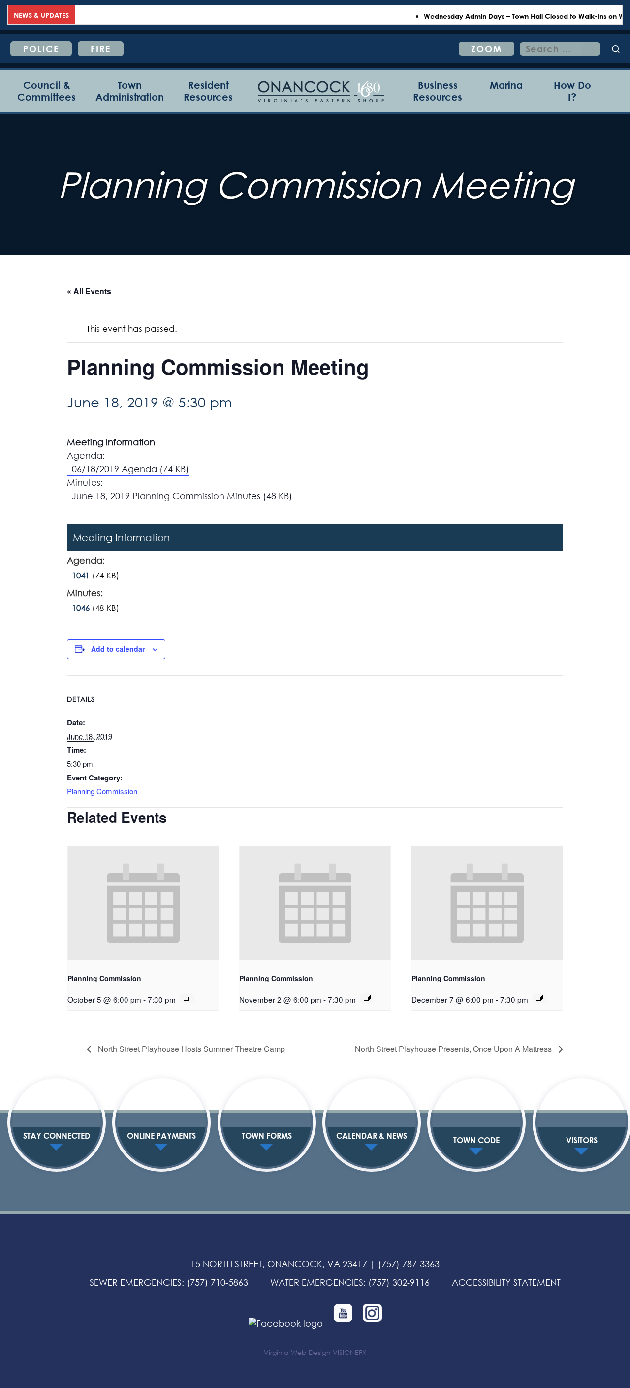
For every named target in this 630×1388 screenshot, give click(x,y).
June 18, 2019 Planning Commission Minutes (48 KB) (182, 495)
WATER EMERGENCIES (316, 1282)
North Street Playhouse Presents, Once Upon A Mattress (454, 1048)
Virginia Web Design (297, 1352)
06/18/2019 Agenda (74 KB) (130, 468)
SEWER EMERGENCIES (136, 1282)
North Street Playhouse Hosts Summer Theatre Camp (190, 1048)
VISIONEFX (350, 1352)
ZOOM (486, 48)
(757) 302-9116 (399, 1282)
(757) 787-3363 (409, 1263)
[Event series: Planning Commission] (187, 998)
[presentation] (143, 903)
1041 (81, 575)
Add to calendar (118, 649)
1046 (81, 608)
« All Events (89, 291)
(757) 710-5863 (217, 1282)
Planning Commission (102, 791)
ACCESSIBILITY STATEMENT (506, 1282)
